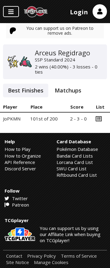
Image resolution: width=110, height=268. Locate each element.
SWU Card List (71, 168)
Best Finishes (25, 90)
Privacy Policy (41, 256)
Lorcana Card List (75, 162)
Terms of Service (79, 256)
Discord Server (20, 168)
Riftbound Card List (77, 175)
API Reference (20, 162)
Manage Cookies (51, 262)
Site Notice (17, 262)
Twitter (19, 198)
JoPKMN (11, 119)
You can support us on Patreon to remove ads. (60, 30)
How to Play (18, 149)
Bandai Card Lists (75, 156)
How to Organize (23, 156)
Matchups (68, 90)
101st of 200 (44, 119)
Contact (14, 256)
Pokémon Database (77, 149)
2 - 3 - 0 (78, 119)
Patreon (20, 205)
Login (79, 12)
